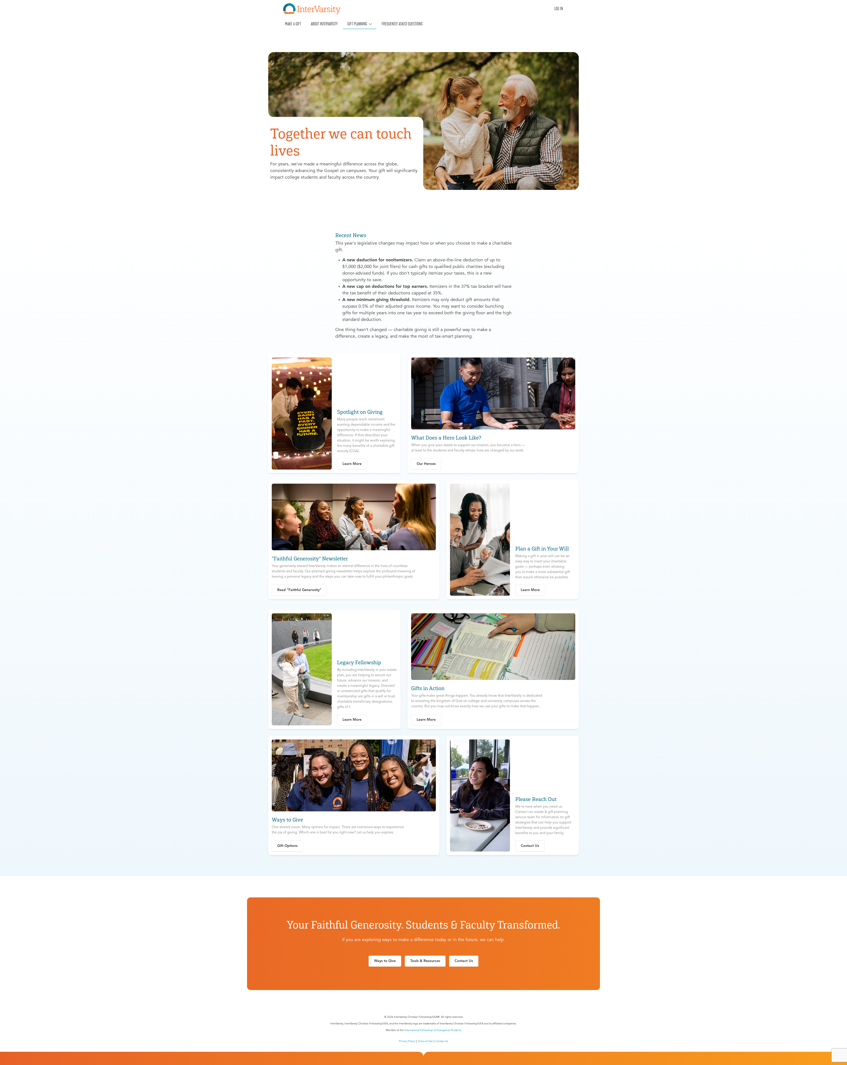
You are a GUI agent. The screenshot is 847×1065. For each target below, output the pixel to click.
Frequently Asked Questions (402, 23)
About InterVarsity (324, 23)
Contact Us (464, 961)
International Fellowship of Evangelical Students (432, 1030)
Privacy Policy (407, 1041)
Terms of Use (425, 1041)
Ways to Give (385, 961)
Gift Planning (357, 23)
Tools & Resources (425, 961)
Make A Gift (293, 23)
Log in (558, 8)
